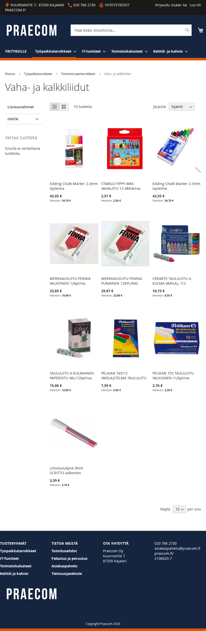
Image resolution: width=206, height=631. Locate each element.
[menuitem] (16, 51)
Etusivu (10, 74)
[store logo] (31, 30)
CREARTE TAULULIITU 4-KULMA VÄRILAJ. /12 (172, 281)
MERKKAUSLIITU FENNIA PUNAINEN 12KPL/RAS (121, 281)
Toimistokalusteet (15, 566)
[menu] (103, 51)
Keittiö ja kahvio (14, 573)
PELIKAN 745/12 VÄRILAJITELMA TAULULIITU (123, 375)
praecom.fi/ (164, 553)
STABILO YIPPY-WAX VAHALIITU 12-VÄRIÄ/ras (121, 186)
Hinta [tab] (13, 119)
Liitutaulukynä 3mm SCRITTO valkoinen (66, 470)
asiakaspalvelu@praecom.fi (177, 548)
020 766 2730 (165, 543)
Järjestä (159, 106)
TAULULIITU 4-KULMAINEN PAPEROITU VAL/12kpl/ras (72, 375)
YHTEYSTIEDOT (117, 5)
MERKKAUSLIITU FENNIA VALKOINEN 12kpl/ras (70, 281)
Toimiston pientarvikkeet (78, 74)
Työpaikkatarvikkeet (38, 74)
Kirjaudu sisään (168, 5)
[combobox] (131, 30)
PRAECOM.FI (15, 10)
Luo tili (195, 5)
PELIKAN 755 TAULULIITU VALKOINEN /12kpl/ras (173, 375)
